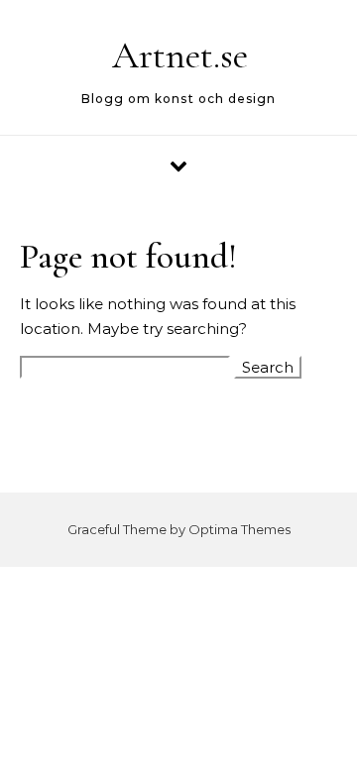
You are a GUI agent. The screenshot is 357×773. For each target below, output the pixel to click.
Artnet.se (180, 55)
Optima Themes (239, 529)
